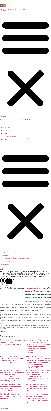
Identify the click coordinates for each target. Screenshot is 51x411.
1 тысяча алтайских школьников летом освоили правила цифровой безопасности (12, 359)
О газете (4, 139)
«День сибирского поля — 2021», (33, 288)
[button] (25, 63)
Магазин (4, 133)
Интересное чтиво (7, 130)
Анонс (3, 132)
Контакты (7, 141)
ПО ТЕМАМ (5, 129)
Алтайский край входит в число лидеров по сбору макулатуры (11, 396)
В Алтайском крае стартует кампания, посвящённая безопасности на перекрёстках (11, 387)
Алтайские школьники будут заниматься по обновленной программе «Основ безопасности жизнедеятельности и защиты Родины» (12, 375)
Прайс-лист (5, 135)
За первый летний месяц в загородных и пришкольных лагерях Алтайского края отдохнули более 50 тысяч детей (37, 398)
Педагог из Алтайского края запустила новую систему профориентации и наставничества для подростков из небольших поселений (38, 375)
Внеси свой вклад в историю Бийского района (14, 9)
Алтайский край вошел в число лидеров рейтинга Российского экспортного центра (37, 387)
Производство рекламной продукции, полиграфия (17, 138)
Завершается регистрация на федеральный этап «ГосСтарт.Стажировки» (12, 342)
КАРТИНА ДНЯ (6, 127)
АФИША (4, 10)
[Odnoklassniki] (4, 5)
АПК (2, 269)
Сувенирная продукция (11, 136)
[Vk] (1, 5)
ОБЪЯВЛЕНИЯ (5, 144)
